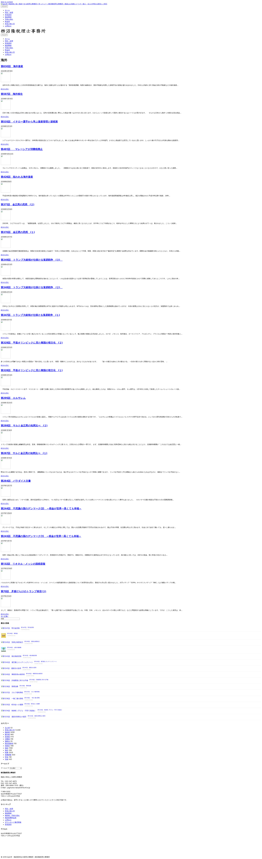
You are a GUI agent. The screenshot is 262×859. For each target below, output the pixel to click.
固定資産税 (9, 743)
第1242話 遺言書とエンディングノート (45, 661)
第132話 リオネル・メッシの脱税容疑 (23, 563)
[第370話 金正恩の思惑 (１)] (6, 247)
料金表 (7, 21)
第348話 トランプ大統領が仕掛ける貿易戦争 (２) (32, 287)
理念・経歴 (9, 12)
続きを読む (5, 89)
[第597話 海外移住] (6, 109)
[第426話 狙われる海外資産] (6, 192)
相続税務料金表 (10, 818)
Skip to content (7, 2)
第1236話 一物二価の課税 (32, 697)
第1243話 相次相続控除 (30, 655)
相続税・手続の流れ (12, 815)
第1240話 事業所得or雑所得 (34, 673)
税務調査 (8, 755)
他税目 (7, 746)
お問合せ (8, 26)
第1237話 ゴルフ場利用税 (32, 691)
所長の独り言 (10, 24)
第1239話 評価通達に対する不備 (38, 679)
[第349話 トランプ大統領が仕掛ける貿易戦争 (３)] (6, 275)
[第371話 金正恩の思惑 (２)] (6, 220)
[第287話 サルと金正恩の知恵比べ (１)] (6, 468)
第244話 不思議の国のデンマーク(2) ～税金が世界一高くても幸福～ (41, 508)
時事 (6, 752)
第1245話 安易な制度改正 (32, 641)
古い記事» (4, 616)
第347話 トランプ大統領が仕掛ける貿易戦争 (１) (30, 314)
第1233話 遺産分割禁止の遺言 (36, 716)
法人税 (7, 728)
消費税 (7, 739)
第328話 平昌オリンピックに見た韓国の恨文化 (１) (32, 370)
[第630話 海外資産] (6, 81)
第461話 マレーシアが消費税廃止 (22, 149)
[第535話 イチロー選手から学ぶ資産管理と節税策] (6, 137)
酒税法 (7, 741)
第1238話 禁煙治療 (25, 685)
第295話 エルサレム (13, 397)
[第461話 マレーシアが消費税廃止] (6, 164)
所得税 (7, 737)
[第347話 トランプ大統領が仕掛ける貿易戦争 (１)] (6, 330)
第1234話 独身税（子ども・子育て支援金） (50, 710)
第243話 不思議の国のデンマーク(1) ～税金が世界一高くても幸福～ (41, 536)
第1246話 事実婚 (12, 633)
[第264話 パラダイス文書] (6, 496)
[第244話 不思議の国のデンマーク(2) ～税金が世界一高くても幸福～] (6, 524)
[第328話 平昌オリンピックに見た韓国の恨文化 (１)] (6, 385)
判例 (6, 759)
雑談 (6, 748)
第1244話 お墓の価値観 (14, 647)
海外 (6, 750)
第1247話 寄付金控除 (27, 627)
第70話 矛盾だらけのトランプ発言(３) (23, 591)
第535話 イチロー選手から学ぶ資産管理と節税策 (29, 121)
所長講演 (8, 15)
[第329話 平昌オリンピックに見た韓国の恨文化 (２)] (6, 358)
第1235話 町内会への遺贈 (32, 704)
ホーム (7, 10)
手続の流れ (9, 19)
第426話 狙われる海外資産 (17, 176)
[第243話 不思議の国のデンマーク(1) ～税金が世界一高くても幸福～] (6, 551)
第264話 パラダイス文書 (16, 480)
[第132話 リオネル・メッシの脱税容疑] (6, 579)
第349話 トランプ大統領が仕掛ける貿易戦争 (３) (32, 259)
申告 (6, 757)
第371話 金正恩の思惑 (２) (17, 204)
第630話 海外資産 (12, 66)
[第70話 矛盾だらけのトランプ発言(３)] (6, 606)
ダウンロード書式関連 (13, 822)
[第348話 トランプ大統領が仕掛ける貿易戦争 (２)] (6, 302)
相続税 (7, 732)
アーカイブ (5, 768)
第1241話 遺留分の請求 (29, 667)
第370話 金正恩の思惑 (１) (18, 232)
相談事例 (8, 17)
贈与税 (7, 734)
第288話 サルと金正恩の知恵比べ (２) (24, 425)
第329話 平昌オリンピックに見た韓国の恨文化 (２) (32, 342)
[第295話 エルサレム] (6, 413)
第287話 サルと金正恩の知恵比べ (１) (24, 453)
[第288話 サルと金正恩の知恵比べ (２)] (6, 441)
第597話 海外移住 (12, 93)
